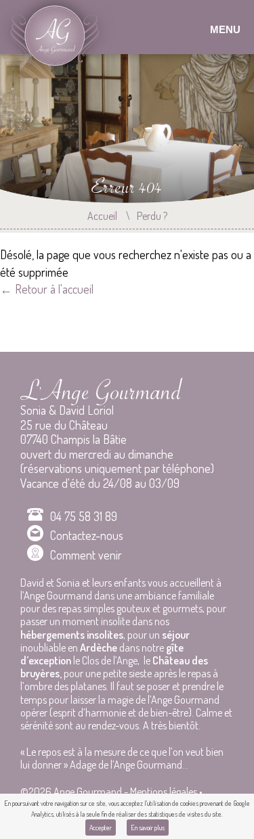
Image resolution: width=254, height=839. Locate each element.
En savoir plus (148, 827)
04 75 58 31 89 (83, 516)
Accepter (100, 827)
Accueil (102, 216)
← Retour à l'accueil (46, 288)
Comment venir (86, 554)
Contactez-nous (86, 535)
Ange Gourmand (58, 40)
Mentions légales (163, 791)
